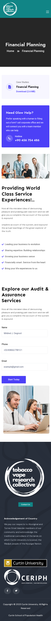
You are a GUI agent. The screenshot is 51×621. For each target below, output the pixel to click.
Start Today (13, 379)
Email (4, 361)
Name (4, 327)
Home (11, 51)
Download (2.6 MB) (25, 91)
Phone (5, 344)
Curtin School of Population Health (25, 615)
